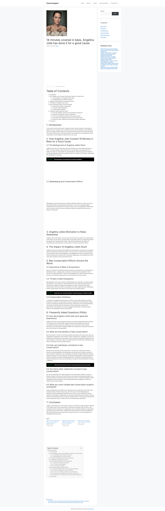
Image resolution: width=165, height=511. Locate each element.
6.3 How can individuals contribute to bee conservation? (65, 471)
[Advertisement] (70, 58)
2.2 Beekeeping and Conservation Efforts (62, 456)
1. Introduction (53, 451)
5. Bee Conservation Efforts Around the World (61, 461)
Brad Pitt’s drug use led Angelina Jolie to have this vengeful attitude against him (53, 422)
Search (102, 11)
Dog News (103, 28)
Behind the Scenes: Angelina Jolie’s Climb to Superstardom (108, 57)
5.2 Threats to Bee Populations (59, 464)
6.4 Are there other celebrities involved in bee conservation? (66, 473)
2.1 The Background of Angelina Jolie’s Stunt (62, 454)
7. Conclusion (53, 476)
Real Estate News (105, 35)
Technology (103, 37)
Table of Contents (52, 450)
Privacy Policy (114, 3)
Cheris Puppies (52, 3)
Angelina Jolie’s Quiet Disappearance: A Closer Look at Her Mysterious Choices (109, 61)
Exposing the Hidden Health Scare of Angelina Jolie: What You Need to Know (109, 65)
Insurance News (105, 33)
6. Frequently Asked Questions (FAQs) (59, 467)
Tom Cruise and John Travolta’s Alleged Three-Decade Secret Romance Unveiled (65, 502)
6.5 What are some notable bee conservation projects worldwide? (67, 474)
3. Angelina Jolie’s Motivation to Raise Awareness (61, 458)
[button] (80, 448)
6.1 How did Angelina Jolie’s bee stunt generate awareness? (65, 468)
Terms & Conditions (103, 3)
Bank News (50, 499)
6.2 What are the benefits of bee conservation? (63, 470)
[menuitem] (110, 50)
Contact (95, 3)
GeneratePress (90, 509)
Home (82, 3)
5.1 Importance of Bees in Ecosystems (60, 462)
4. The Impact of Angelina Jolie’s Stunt (59, 459)
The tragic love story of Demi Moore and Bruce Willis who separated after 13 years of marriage (68, 501)
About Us (88, 3)
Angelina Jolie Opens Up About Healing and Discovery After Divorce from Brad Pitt (68, 422)
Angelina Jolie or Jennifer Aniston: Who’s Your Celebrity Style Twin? (109, 68)
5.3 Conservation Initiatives (59, 465)
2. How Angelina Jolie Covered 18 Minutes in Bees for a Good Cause (66, 453)
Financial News (104, 30)
